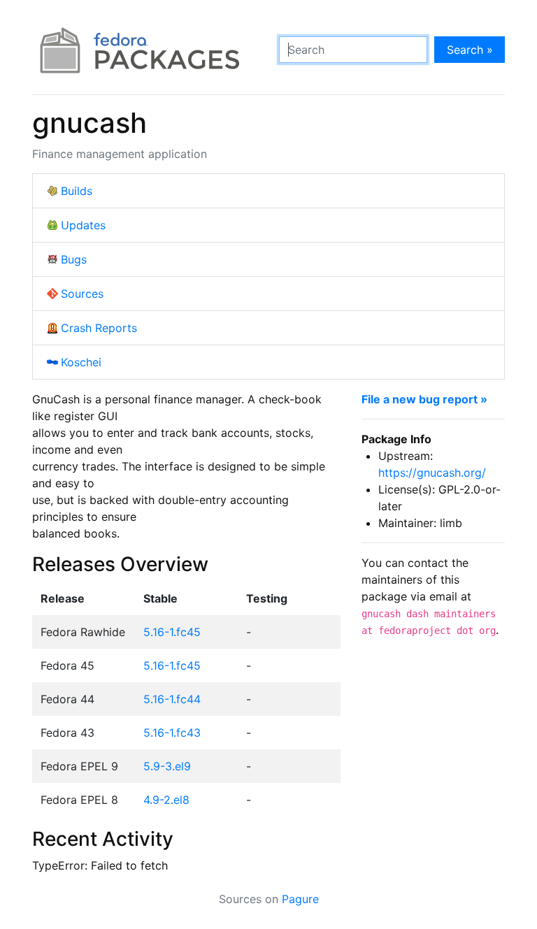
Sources (82, 294)
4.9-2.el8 (166, 800)
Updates (83, 225)
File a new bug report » (424, 399)
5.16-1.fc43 (172, 733)
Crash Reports (99, 328)
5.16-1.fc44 (172, 699)
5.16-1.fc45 (172, 632)
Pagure (300, 899)
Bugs (74, 259)
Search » (470, 50)
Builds (76, 191)
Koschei (81, 362)
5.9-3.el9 (167, 766)
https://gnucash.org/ (432, 473)
